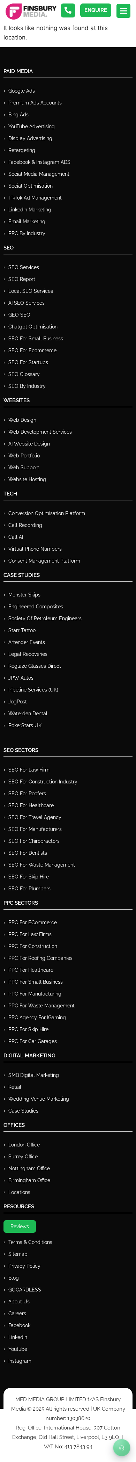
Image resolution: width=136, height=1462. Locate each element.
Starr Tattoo (22, 630)
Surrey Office (23, 1156)
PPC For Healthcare (30, 970)
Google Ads (21, 91)
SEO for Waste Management (41, 865)
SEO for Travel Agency (34, 817)
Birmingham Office (29, 1180)
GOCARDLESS (24, 1290)
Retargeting (21, 150)
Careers (17, 1313)
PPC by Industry (26, 233)
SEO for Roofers (27, 793)
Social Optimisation (30, 186)
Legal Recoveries (27, 654)
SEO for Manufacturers (35, 829)
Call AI (15, 537)
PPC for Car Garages (32, 1041)
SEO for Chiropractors (34, 841)
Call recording (25, 525)
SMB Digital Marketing (33, 1075)
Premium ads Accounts (35, 103)
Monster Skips (24, 595)
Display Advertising (30, 138)
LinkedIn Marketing (29, 209)
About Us (19, 1301)
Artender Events (26, 642)
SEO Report (21, 279)
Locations (19, 1192)
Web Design (22, 420)
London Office (24, 1145)
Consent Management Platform (44, 561)
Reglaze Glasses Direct (34, 666)
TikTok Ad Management (35, 198)
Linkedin (17, 1337)
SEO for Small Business (35, 338)
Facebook (19, 1325)
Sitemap (18, 1254)
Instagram (19, 1361)
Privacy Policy (24, 1266)
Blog (13, 1278)
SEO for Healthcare (31, 805)
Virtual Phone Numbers (35, 549)
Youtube (17, 1349)
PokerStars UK (24, 725)
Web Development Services (40, 432)
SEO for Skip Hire (28, 877)
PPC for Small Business (35, 982)
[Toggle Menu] (121, 1447)
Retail (14, 1087)
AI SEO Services (26, 303)
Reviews (19, 1226)
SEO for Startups (28, 362)
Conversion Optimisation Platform (46, 513)
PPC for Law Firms (30, 934)
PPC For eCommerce (32, 922)
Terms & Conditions (30, 1242)
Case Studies (23, 1111)
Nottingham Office (29, 1168)
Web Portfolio (24, 455)
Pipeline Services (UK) (33, 690)
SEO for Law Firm (29, 770)
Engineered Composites (35, 606)
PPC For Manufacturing (34, 994)
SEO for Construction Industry (42, 781)
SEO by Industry (27, 386)
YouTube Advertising (31, 126)
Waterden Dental (27, 713)
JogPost (17, 701)
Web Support (23, 467)
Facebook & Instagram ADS (39, 162)
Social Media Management (38, 174)
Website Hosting (27, 479)
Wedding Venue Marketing (38, 1099)
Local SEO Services (30, 291)
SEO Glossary (24, 374)
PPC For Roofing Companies (40, 958)
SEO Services (23, 267)
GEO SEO (19, 315)
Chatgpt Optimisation (33, 327)
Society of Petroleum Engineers (45, 618)
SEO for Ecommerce (32, 350)
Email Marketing (26, 221)
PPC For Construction (32, 946)
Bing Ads (18, 114)
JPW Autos (20, 678)
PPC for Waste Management (41, 1005)
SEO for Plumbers (29, 888)
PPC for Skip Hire (28, 1029)
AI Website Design (29, 444)
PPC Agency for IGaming (37, 1017)
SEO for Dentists (27, 853)
